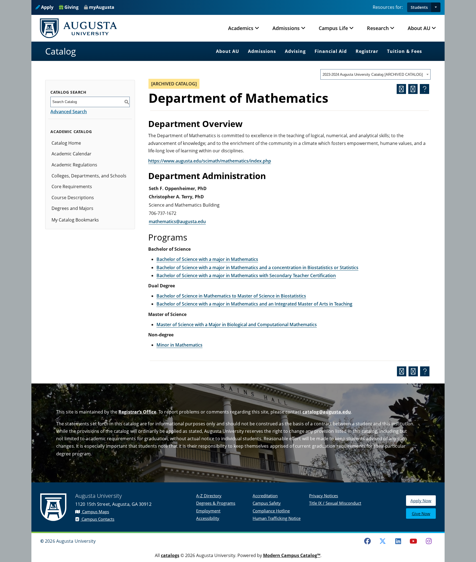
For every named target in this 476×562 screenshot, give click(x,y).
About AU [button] (419, 28)
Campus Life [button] (333, 28)
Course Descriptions (73, 197)
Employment (208, 511)
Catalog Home (66, 143)
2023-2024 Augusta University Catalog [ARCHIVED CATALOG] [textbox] (373, 74)
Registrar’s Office (137, 412)
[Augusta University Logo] (78, 28)
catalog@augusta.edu (326, 412)
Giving (71, 7)
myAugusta (101, 7)
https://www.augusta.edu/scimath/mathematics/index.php (209, 161)
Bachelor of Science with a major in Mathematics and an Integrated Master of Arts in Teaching (254, 304)
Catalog (60, 51)
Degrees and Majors (72, 208)
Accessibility (207, 518)
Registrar (367, 51)
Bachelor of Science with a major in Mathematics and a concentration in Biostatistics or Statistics (257, 267)
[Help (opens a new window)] (424, 89)
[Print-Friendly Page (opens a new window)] (413, 89)
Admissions (262, 51)
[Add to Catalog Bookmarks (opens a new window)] (401, 89)
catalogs (170, 555)
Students (419, 7)
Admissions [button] (286, 28)
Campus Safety (267, 503)
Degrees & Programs (215, 503)
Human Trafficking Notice (277, 518)
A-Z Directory (208, 495)
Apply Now (420, 500)
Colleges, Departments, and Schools (89, 176)
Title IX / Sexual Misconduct (335, 503)
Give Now (421, 513)
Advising (295, 51)
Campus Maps (95, 511)
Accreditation (265, 495)
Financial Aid (331, 51)
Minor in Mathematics (179, 345)
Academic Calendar (71, 154)
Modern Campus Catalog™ (291, 555)
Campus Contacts (97, 519)
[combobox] (375, 74)
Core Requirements (72, 186)
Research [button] (378, 28)
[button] (435, 7)
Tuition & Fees (404, 51)
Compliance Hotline (271, 511)
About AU (227, 51)
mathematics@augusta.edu (177, 221)
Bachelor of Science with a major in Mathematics (207, 259)
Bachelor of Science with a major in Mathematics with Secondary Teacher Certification (246, 275)
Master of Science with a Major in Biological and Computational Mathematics (236, 324)
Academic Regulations (74, 165)
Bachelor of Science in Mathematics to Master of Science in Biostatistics (231, 296)
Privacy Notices (323, 495)
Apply (46, 7)
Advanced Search (68, 112)
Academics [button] (240, 28)
